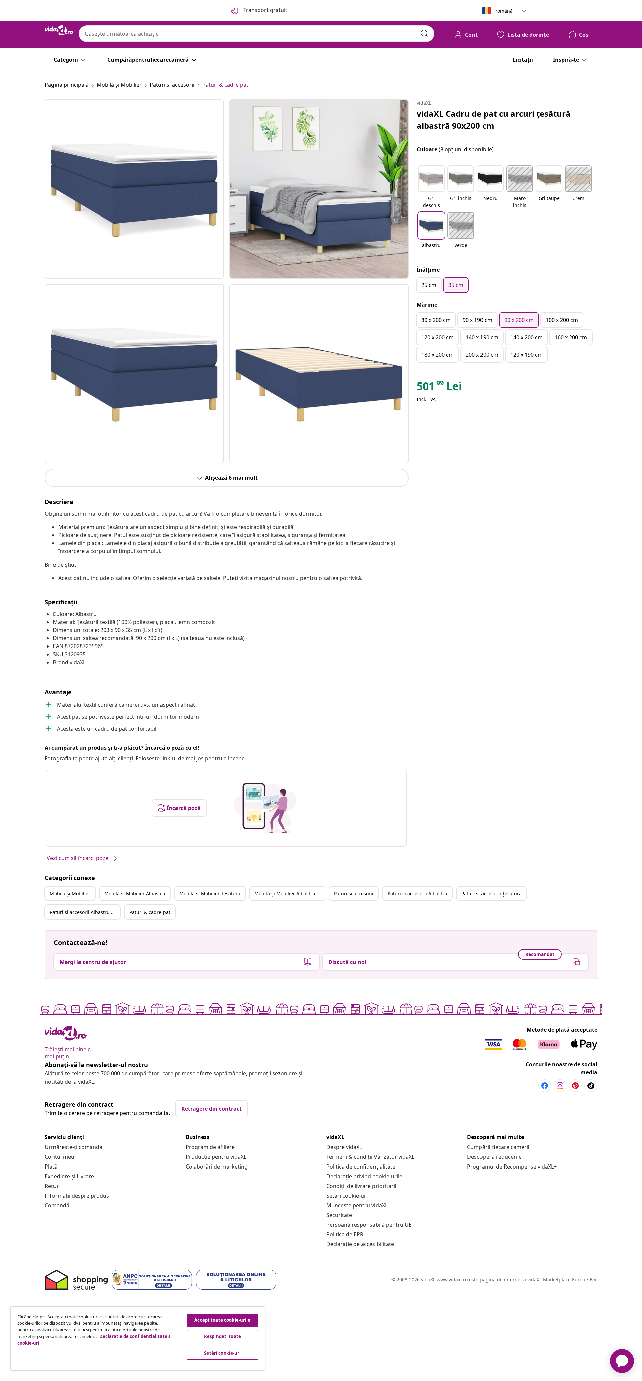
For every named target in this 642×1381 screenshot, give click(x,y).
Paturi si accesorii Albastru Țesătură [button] (85, 912)
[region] (138, 1338)
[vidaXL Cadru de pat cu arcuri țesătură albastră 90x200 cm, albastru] (134, 189)
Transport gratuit (264, 10)
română (504, 11)
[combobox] (256, 33)
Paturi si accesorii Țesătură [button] (491, 893)
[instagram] (560, 1085)
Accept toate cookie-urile (222, 1320)
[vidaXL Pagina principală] (59, 30)
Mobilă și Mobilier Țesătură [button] (209, 893)
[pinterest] (575, 1085)
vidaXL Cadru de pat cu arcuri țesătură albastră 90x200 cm (494, 119)
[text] (439, 388)
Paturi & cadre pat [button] (149, 912)
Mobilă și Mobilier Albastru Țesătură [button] (289, 893)
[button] (431, 187)
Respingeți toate (222, 1336)
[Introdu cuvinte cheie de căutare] (424, 33)
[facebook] (544, 1085)
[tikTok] (590, 1085)
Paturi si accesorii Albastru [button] (417, 893)
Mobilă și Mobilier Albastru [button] (134, 893)
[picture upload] (265, 808)
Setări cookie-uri (347, 1195)
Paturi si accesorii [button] (353, 893)
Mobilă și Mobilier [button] (70, 893)
